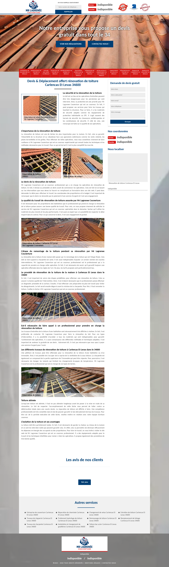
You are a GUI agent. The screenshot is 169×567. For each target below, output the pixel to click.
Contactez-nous (109, 563)
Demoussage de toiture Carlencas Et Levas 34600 (102, 520)
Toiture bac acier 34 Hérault (46, 72)
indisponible (105, 5)
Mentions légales (92, 563)
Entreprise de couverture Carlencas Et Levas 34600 (40, 514)
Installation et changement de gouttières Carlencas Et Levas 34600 (71, 525)
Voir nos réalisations (71, 44)
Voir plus (84, 482)
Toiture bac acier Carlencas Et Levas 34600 (102, 525)
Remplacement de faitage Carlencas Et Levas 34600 (130, 520)
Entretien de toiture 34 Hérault (55, 72)
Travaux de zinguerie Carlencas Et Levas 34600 (39, 520)
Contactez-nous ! (100, 44)
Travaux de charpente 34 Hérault (135, 72)
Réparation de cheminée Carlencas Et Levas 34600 (71, 514)
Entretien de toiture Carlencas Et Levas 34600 (133, 514)
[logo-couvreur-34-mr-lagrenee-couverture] (33, 7)
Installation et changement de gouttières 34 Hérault (102, 73)
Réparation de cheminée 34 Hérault (89, 72)
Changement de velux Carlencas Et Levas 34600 (102, 514)
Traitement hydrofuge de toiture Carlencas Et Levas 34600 (70, 520)
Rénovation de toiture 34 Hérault (125, 72)
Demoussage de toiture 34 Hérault (36, 72)
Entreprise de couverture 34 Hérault (24, 72)
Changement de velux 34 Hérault (114, 72)
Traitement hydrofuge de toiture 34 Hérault (78, 73)
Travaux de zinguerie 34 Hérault (145, 72)
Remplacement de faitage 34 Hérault (66, 72)
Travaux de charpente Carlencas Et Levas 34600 (40, 525)
